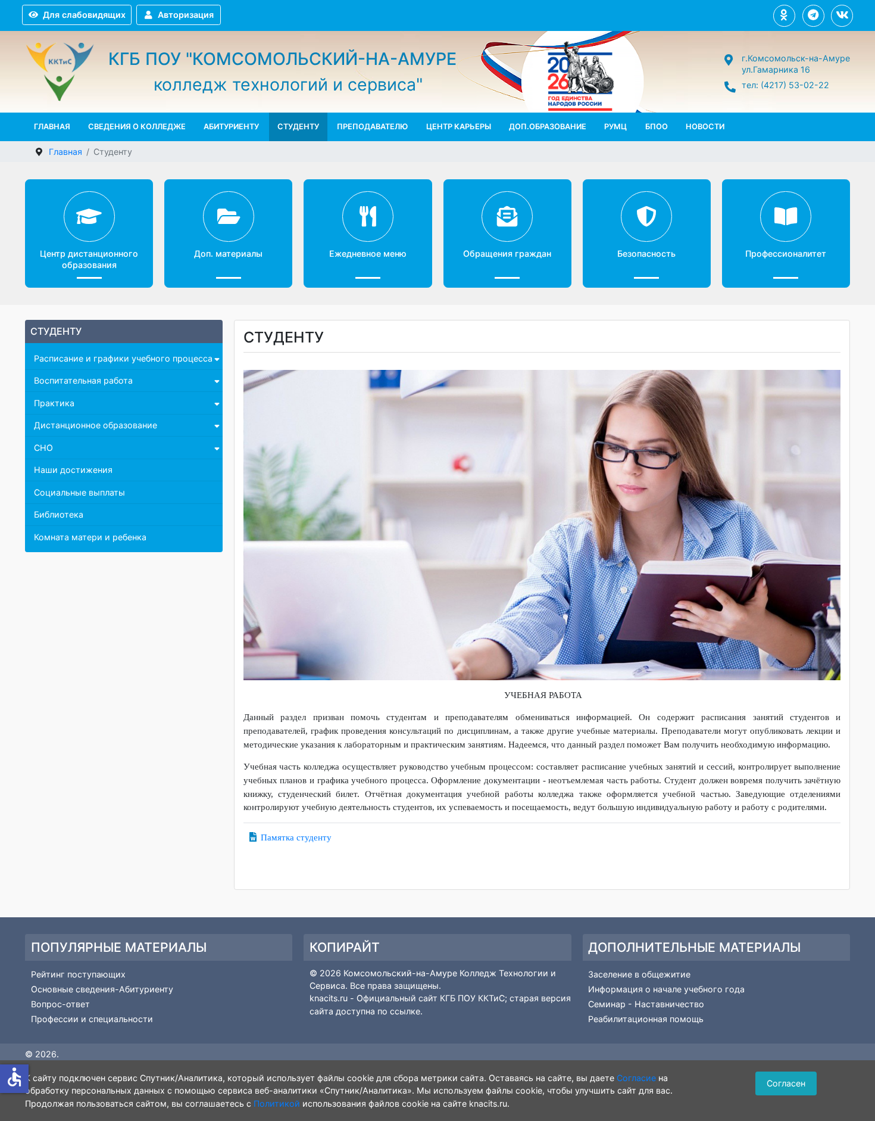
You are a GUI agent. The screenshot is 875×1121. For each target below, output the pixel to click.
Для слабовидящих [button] (84, 15)
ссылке (405, 1011)
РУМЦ (615, 126)
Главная (52, 126)
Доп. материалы (228, 253)
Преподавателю (372, 126)
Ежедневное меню (368, 253)
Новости (705, 126)
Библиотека (58, 514)
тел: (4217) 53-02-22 (785, 85)
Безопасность (646, 253)
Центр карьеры (458, 126)
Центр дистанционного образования (89, 259)
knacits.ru (330, 998)
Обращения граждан (507, 253)
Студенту (298, 126)
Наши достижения (73, 470)
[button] (784, 16)
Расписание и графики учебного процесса (123, 358)
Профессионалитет (785, 253)
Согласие (636, 1078)
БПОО (656, 126)
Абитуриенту (231, 126)
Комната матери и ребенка (90, 537)
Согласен (786, 1083)
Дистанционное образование (95, 425)
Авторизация (186, 15)
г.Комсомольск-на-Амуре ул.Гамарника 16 (796, 63)
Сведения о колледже (137, 126)
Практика (54, 403)
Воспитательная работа (83, 380)
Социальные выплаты (79, 492)
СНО (43, 448)
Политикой (277, 1103)
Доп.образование (547, 126)
